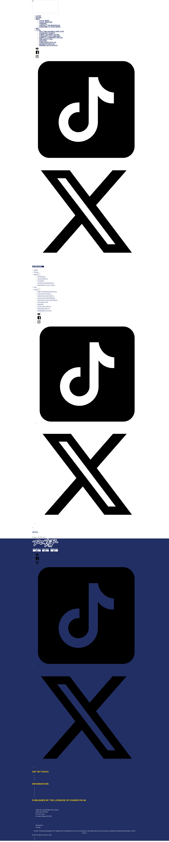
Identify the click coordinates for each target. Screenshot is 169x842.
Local (38, 30)
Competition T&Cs (42, 790)
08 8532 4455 (48, 825)
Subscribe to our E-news (50, 27)
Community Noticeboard (49, 36)
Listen (38, 16)
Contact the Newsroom (49, 25)
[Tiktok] (86, 160)
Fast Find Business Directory (51, 31)
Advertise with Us (47, 44)
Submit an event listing (49, 34)
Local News (44, 21)
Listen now (37, 266)
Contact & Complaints (43, 775)
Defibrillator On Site (48, 45)
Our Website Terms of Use (45, 794)
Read (38, 19)
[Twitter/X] (86, 262)
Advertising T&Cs (41, 792)
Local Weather (45, 22)
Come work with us (47, 42)
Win (37, 28)
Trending (43, 24)
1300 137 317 (45, 827)
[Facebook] (37, 53)
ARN (37, 838)
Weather (43, 41)
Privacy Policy (40, 788)
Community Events (47, 33)
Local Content (41, 796)
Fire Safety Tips (45, 39)
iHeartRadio (39, 840)
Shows (39, 17)
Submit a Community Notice (51, 38)
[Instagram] (37, 58)
